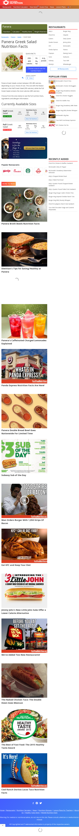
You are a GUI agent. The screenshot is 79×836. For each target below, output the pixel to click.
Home (2, 810)
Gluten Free (44, 7)
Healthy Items (27, 32)
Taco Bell (66, 60)
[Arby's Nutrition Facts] (38, 171)
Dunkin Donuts (53, 42)
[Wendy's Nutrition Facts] (6, 171)
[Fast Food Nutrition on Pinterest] (37, 803)
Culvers (51, 38)
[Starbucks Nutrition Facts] (27, 171)
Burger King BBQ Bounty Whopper (59, 200)
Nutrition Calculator (20, 7)
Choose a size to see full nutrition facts (36, 69)
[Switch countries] (69, 7)
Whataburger (67, 64)
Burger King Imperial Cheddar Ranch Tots (61, 196)
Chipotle (65, 35)
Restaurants (7, 7)
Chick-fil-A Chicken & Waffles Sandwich (61, 163)
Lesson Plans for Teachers (63, 810)
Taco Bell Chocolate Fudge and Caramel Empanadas (61, 208)
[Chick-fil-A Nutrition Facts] (17, 171)
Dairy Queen (67, 38)
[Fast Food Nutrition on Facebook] (33, 803)
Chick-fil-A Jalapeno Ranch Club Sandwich (61, 204)
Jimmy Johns (67, 42)
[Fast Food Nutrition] (12, 2)
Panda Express (53, 49)
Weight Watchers (40, 32)
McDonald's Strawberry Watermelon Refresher (60, 171)
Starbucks (66, 57)
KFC (50, 46)
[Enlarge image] (22, 78)
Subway (51, 60)
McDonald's (67, 46)
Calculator (16, 32)
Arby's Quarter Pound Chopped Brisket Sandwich (61, 184)
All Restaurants (63, 69)
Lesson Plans (61, 7)
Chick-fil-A (52, 35)
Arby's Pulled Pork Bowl (56, 180)
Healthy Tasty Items (32, 813)
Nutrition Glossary (45, 810)
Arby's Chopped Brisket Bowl (58, 176)
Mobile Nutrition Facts (49, 813)
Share (30, 78)
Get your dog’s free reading (35, 148)
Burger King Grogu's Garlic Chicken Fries (61, 193)
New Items (34, 7)
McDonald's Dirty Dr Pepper (57, 167)
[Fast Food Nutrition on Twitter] (40, 803)
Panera (65, 49)
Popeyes (51, 53)
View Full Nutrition (31, 119)
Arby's (50, 31)
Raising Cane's (67, 53)
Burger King (66, 31)
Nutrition (6, 32)
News (52, 7)
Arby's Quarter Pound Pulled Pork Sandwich (62, 189)
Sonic (50, 57)
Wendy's (51, 64)
